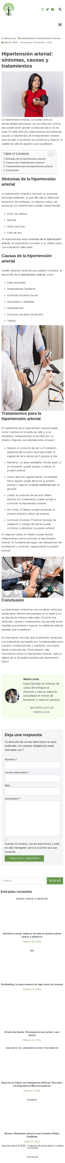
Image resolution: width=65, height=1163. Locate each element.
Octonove (32, 1156)
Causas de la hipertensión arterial (25, 162)
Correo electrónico (17, 772)
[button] (60, 9)
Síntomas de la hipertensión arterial (25, 158)
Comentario (13, 798)
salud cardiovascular (43, 484)
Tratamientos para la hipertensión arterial (29, 166)
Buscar (55, 880)
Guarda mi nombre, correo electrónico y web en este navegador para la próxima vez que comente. (32, 847)
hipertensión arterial (33, 274)
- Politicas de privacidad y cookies (44, 1145)
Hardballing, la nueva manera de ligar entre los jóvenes (32, 984)
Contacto (33, 1148)
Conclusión (12, 170)
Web (7, 785)
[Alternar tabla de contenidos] (49, 154)
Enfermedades (28, 38)
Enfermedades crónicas (48, 38)
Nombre (11, 759)
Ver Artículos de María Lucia (42, 709)
